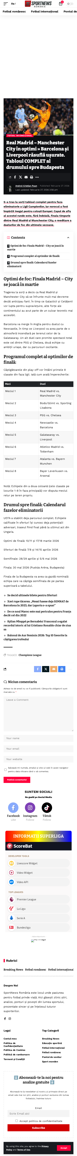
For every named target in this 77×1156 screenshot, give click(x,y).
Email (38, 1108)
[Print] (31, 177)
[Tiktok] (47, 812)
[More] (37, 177)
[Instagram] (30, 812)
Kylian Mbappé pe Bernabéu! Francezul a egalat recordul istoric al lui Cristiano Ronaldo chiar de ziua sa (37, 625)
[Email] (25, 177)
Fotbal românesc (35, 969)
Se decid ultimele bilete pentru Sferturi (32, 595)
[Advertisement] (38, 56)
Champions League (30, 655)
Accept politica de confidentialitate (41, 1121)
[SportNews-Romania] (38, 3)
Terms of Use (23, 1150)
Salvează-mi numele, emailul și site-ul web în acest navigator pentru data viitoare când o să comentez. (38, 769)
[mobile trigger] (7, 3)
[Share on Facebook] (14, 177)
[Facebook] (13, 812)
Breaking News (13, 969)
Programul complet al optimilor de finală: (35, 256)
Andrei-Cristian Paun (26, 186)
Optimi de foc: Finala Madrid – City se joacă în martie (35, 247)
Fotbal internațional (20, 136)
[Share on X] (20, 177)
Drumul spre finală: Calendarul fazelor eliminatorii (32, 264)
